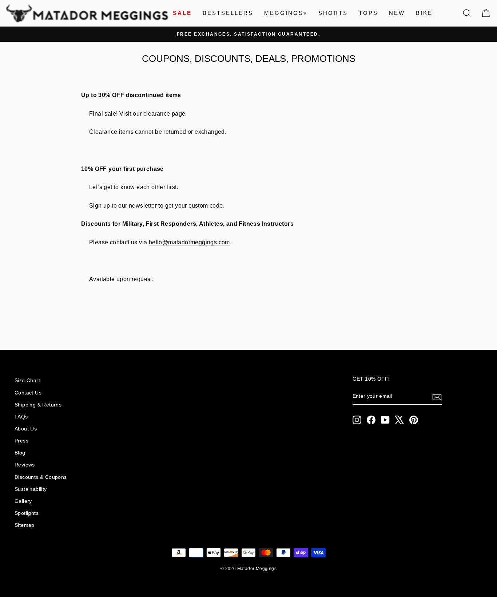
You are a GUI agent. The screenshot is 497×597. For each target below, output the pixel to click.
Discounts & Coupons (41, 477)
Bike (424, 13)
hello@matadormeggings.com (189, 242)
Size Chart (27, 380)
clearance (156, 114)
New (397, 13)
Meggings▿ (285, 13)
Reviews (25, 465)
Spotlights (27, 513)
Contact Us (28, 393)
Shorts (333, 13)
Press (21, 441)
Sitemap (25, 525)
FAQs (21, 417)
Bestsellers (228, 13)
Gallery (23, 501)
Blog (20, 453)
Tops (368, 13)
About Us (26, 429)
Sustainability (31, 489)
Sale (182, 13)
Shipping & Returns (38, 405)
